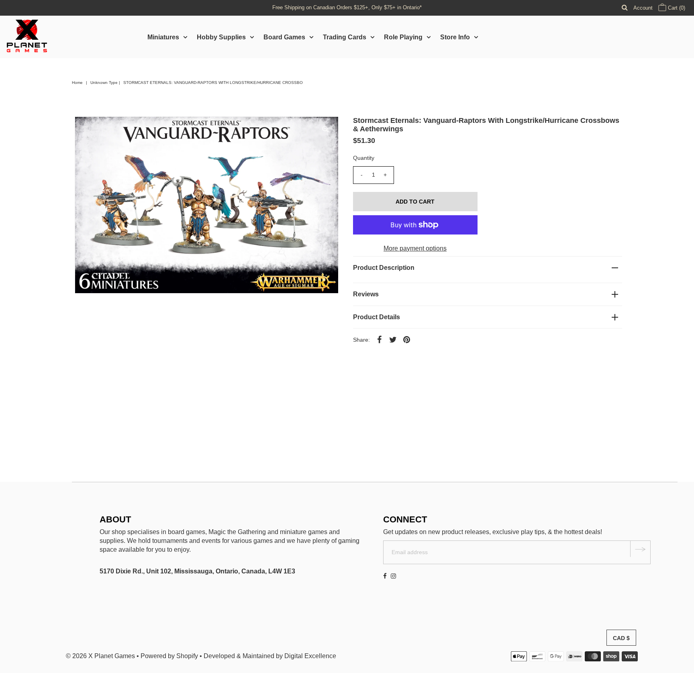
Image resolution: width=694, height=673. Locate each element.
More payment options (415, 248)
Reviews (366, 294)
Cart (675, 8)
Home (77, 82)
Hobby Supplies (221, 37)
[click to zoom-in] (325, 129)
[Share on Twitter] (393, 339)
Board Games (284, 37)
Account (643, 8)
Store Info (455, 37)
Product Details (376, 317)
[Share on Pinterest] (407, 339)
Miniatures (163, 37)
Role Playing (403, 37)
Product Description (383, 267)
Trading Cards (344, 37)
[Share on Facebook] (380, 339)
